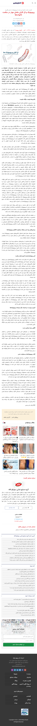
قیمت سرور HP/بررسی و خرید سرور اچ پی (24, 578)
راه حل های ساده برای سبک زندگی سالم (25, 539)
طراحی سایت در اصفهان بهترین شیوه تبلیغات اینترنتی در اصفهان (20, 569)
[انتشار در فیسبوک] (19, 23)
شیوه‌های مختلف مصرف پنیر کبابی (26, 551)
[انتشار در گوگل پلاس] (21, 23)
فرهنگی (29, 700)
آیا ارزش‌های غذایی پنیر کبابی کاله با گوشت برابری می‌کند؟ (21, 560)
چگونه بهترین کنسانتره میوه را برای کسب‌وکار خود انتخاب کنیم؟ (20, 604)
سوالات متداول (13, 677)
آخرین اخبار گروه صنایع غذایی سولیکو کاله (24, 536)
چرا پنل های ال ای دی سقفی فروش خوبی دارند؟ (23, 590)
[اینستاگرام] (12, 670)
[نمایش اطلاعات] (18, 521)
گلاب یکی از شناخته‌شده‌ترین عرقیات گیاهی (24, 613)
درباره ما (29, 674)
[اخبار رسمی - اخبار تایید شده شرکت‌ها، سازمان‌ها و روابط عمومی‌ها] (18, 3)
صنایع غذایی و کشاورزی (29, 530)
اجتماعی (15, 696)
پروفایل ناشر (14, 417)
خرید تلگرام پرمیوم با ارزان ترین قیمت (25, 585)
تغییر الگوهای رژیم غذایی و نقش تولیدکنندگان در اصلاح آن (21, 558)
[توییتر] (20, 670)
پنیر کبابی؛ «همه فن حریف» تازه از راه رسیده (24, 555)
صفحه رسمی (25, 508)
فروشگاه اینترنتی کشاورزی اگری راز (26, 571)
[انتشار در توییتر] (16, 23)
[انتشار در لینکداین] (24, 23)
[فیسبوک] (22, 670)
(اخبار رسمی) (18, 30)
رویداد (15, 703)
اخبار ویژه (32, 566)
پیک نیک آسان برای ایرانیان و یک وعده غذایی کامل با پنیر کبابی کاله (19, 553)
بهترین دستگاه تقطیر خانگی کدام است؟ (25, 610)
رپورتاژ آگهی (14, 684)
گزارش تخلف (7, 417)
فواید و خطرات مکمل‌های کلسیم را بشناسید (24, 544)
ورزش (15, 700)
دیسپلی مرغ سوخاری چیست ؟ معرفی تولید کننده (23, 599)
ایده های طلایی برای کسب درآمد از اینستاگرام (24, 574)
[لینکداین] (17, 670)
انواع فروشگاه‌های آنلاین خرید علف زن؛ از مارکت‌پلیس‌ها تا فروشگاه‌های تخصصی (18, 607)
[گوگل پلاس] (25, 670)
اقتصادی (29, 696)
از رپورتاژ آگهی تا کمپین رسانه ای (25, 685)
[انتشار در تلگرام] (13, 23)
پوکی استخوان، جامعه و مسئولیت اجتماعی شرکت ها (22, 542)
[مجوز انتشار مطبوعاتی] (24, 712)
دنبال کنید (11, 508)
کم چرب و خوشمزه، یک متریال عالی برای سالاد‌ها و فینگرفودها (20, 548)
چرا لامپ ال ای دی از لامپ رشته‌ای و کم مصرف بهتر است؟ (21, 588)
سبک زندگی (28, 703)
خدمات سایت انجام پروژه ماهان (27, 576)
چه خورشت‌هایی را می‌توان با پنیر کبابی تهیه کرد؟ (23, 546)
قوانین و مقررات (27, 681)
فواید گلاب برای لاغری (28, 601)
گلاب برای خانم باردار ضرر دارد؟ (27, 615)
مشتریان (29, 677)
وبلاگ (16, 681)
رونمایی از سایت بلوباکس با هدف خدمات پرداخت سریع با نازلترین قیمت (18, 583)
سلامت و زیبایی (19, 530)
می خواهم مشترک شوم (18, 645)
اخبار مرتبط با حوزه (30, 596)
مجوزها (15, 674)
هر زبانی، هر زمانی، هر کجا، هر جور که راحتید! (24, 581)
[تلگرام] (15, 670)
